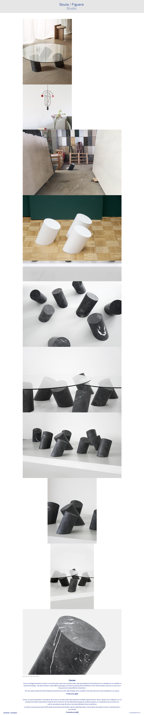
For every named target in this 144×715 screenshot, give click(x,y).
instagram (14, 712)
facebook (6, 712)
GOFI (76, 694)
